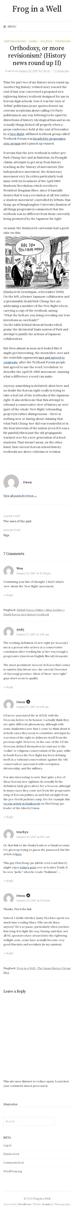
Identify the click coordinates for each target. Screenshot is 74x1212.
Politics (46, 41)
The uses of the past (17, 521)
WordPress (24, 1204)
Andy (20, 629)
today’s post (28, 867)
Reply (9, 595)
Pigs (6, 535)
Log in (7, 1145)
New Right (17, 134)
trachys (22, 832)
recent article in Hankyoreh (21, 803)
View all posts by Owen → (20, 495)
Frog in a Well (37, 9)
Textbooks (62, 41)
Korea (33, 41)
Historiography (15, 41)
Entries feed (11, 1154)
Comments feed (13, 1162)
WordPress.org (12, 1171)
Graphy (46, 1204)
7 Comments (61, 71)
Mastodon (10, 1104)
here (18, 854)
